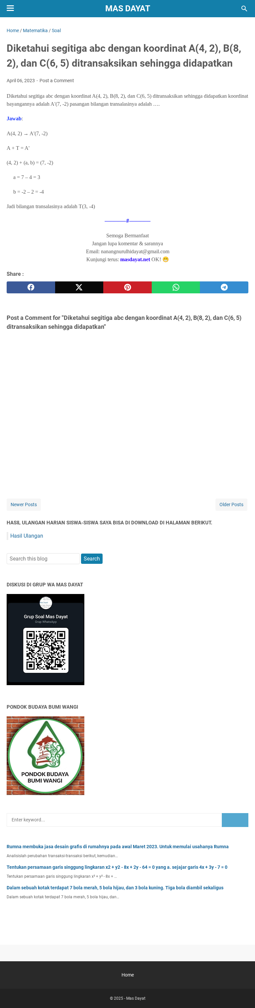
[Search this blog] (244, 9)
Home (128, 975)
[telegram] (224, 287)
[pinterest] (127, 287)
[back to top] (241, 993)
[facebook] (31, 287)
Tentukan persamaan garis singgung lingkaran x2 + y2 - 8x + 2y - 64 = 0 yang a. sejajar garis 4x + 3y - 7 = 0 (117, 867)
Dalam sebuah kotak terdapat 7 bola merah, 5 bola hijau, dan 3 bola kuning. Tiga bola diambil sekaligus (115, 887)
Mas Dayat (127, 8)
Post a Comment (57, 80)
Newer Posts (24, 504)
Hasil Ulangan (26, 536)
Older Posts (231, 504)
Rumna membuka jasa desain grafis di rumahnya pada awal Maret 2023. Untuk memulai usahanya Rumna (118, 846)
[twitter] (79, 287)
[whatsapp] (176, 287)
